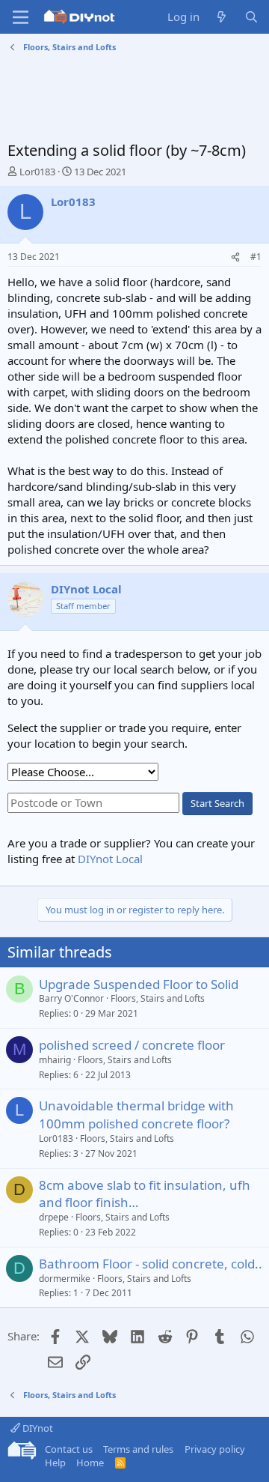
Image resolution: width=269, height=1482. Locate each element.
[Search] (251, 17)
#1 (256, 256)
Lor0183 (37, 171)
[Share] (235, 257)
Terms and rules (138, 1449)
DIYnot (36, 1428)
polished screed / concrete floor (132, 1044)
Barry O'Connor (71, 998)
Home (90, 1462)
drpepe (54, 1217)
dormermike (64, 1278)
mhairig (55, 1059)
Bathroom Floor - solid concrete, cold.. (150, 1263)
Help (55, 1462)
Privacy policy (215, 1449)
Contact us (69, 1449)
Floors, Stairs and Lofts (158, 998)
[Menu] (20, 17)
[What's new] (221, 17)
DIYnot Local (110, 858)
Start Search (217, 803)
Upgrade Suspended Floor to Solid (138, 984)
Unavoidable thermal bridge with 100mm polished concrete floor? (136, 1114)
